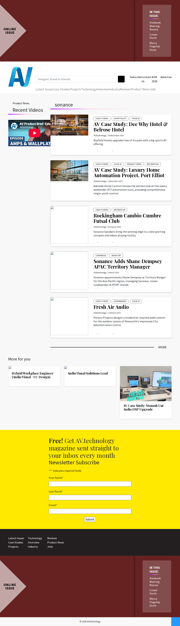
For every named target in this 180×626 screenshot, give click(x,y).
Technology (89, 89)
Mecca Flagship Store (155, 46)
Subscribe (136, 77)
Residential (153, 164)
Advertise (166, 77)
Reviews (125, 89)
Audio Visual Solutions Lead (88, 373)
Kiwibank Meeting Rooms (155, 26)
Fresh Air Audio (111, 307)
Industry (114, 89)
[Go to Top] (175, 621)
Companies (100, 255)
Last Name (56, 491)
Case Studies (61, 89)
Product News (140, 89)
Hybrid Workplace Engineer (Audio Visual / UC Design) (32, 375)
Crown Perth (153, 36)
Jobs (153, 89)
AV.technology (100, 135)
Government (120, 301)
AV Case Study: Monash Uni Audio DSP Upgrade (143, 408)
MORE (162, 347)
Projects (75, 89)
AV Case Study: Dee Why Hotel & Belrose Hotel (131, 127)
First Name (56, 477)
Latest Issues (44, 89)
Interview (103, 89)
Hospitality (120, 118)
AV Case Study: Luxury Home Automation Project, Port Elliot (129, 172)
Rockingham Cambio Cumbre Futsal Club (127, 218)
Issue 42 (136, 118)
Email (53, 505)
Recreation (119, 210)
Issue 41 (118, 164)
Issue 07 (136, 301)
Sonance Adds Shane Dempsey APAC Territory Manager (128, 264)
